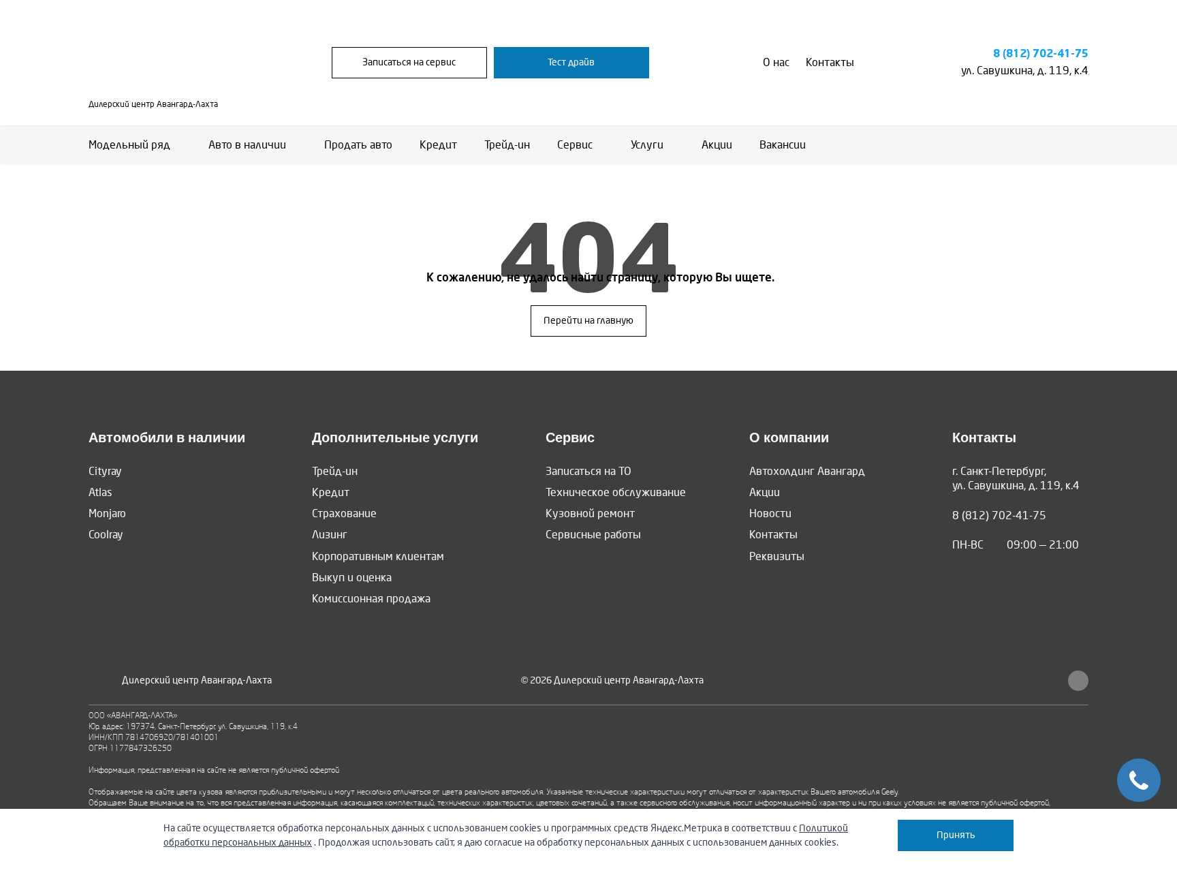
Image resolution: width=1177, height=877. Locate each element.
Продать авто (358, 145)
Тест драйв (571, 62)
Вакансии (782, 145)
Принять (956, 835)
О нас (776, 62)
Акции (717, 145)
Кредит (438, 145)
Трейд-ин (507, 145)
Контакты (830, 62)
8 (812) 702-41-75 (1040, 54)
